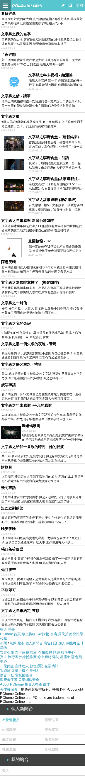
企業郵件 (33, 670)
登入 (3, 629)
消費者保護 (8, 680)
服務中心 (68, 652)
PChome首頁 (10, 634)
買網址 (5, 670)
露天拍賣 (65, 634)
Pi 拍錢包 (44, 652)
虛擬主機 (18, 670)
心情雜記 (9, 730)
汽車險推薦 (28, 657)
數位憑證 (37, 666)
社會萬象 (9, 749)
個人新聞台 (34, 643)
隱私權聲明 (23, 675)
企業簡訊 (51, 666)
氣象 (13, 643)
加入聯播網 (67, 643)
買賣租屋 (7, 652)
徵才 (46, 684)
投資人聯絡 (33, 684)
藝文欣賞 (9, 739)
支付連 (20, 652)
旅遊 (56, 652)
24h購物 (42, 634)
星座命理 (67, 657)
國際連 (31, 652)
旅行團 (13, 657)
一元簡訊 (7, 666)
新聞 (3, 643)
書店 (53, 634)
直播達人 (22, 666)
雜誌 (55, 657)
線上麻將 (44, 657)
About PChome (12, 684)
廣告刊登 (51, 643)
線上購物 (29, 634)
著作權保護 (8, 689)
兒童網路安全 (28, 680)
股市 (20, 643)
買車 (3, 657)
